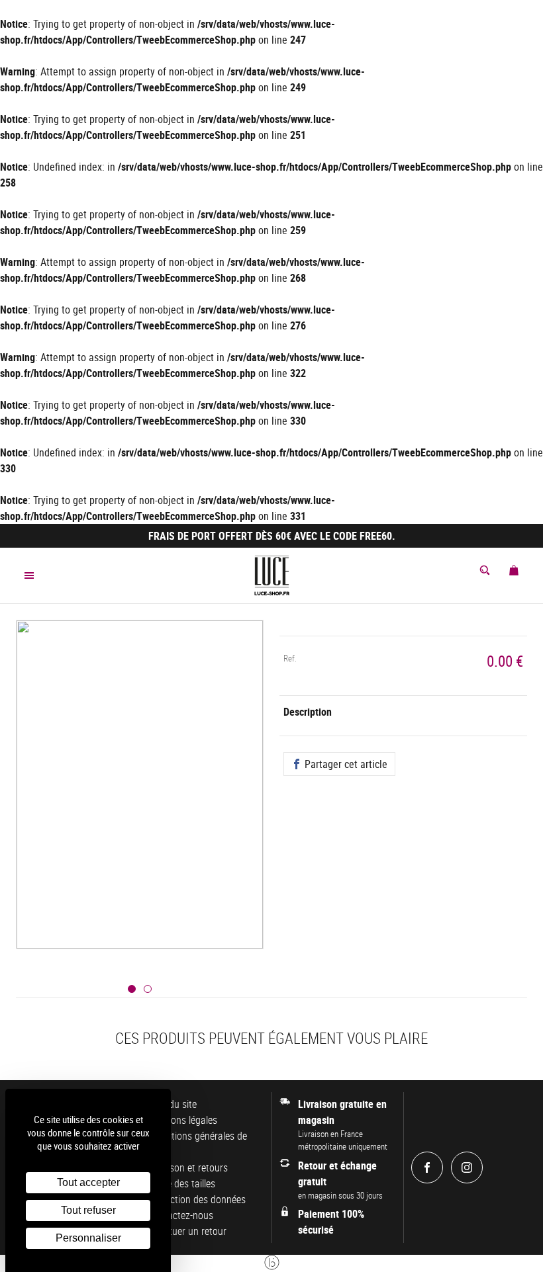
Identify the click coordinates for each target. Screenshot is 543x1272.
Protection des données (197, 1199)
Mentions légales (182, 1120)
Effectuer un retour (187, 1231)
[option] (140, 800)
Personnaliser (88, 1238)
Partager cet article (344, 764)
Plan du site (172, 1104)
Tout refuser (88, 1210)
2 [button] (148, 989)
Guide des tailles (181, 1183)
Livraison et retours (188, 1167)
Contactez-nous (180, 1215)
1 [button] (132, 989)
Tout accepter (88, 1182)
